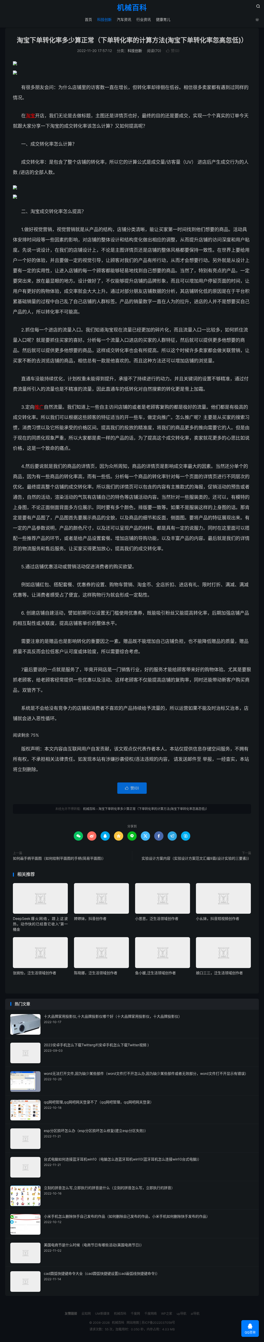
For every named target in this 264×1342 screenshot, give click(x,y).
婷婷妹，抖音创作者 (90, 918)
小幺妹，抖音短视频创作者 (217, 918)
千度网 (135, 1313)
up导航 (181, 1313)
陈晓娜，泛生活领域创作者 (95, 973)
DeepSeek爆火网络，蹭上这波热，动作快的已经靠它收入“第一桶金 (40, 923)
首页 (88, 19)
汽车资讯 (124, 19)
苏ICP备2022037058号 (158, 1322)
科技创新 (104, 19)
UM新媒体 (102, 1313)
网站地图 (133, 1322)
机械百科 (132, 8)
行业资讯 (143, 19)
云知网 (86, 1313)
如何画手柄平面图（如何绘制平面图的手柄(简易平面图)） (59, 858)
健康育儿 (163, 19)
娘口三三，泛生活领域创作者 (219, 973)
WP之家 (166, 1313)
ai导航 (195, 1313)
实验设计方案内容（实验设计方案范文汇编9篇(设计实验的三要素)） (196, 858)
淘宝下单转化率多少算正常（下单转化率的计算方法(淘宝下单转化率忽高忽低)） (132, 40)
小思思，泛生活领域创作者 (156, 918)
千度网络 (150, 1313)
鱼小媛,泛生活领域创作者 (155, 973)
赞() (172, 50)
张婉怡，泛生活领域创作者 (34, 973)
